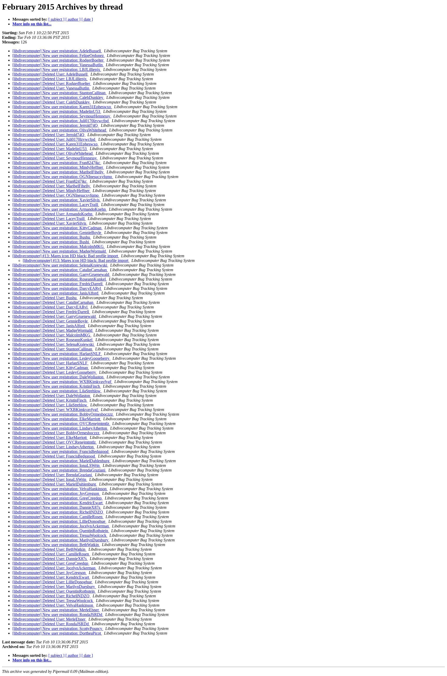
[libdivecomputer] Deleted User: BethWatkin (49, 549)
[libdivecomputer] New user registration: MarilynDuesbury (60, 540)
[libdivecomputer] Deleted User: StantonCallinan (52, 349)
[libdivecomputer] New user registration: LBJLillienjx (56, 69)
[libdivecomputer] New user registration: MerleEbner (56, 610)
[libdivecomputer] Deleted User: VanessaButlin (51, 88)
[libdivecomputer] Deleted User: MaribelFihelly (51, 186)
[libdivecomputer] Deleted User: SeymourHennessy (55, 158)
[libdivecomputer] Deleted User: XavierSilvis (49, 223)
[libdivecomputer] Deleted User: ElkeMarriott (50, 437)
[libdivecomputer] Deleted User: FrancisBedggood (54, 456)
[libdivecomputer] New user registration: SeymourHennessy (61, 116)
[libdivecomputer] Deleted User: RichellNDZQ (51, 596)
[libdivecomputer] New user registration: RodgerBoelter (58, 60)
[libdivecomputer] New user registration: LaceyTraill (55, 204)
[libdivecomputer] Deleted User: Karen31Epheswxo (55, 144)
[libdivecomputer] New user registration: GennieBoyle (57, 232)
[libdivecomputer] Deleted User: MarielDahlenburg (54, 484)
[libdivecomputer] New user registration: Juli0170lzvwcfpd (61, 121)
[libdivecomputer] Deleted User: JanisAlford (49, 326)
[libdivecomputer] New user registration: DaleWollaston (58, 377)
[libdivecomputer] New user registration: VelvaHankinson (60, 489)
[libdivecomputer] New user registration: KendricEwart (57, 503)
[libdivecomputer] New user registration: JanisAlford (55, 293)
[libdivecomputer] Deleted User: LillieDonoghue (52, 582)
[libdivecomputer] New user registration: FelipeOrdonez (58, 55)
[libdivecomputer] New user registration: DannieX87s (56, 507)
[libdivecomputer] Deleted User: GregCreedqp (50, 563)
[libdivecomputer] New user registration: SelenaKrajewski (60, 265)
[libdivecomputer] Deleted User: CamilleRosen (51, 554)
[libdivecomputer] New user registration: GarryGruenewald (61, 274)
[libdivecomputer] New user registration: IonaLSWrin (56, 465)
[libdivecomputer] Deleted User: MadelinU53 (50, 148)
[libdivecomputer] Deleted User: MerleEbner (49, 619)
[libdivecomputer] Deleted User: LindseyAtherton (53, 447)
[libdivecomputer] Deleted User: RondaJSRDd (51, 624)
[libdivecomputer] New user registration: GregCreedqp (57, 498)
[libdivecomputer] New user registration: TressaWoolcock (59, 535)
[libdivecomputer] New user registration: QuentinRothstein (60, 530)
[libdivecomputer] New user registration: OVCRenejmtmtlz (61, 423)
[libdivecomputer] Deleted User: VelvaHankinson (53, 605)
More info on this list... (31, 24)
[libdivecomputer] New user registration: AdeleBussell (57, 51)
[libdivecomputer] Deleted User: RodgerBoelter (51, 83)
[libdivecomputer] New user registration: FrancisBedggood (60, 451)
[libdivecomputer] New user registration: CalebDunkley (58, 97)
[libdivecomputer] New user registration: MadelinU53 (56, 111)
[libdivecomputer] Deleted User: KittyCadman (50, 367)
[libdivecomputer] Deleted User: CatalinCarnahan (53, 302)
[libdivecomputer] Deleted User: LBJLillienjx (50, 79)
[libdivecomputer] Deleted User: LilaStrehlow (50, 405)
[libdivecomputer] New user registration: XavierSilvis (56, 200)
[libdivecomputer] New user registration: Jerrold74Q (55, 125)
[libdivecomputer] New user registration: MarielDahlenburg (61, 461)
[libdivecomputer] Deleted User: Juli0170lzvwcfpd (54, 139)
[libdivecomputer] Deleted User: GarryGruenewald (54, 316)
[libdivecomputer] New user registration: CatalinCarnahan (60, 270)
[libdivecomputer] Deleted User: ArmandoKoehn (52, 214)
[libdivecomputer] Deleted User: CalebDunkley (51, 102)
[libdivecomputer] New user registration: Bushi (51, 242)
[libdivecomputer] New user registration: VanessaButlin (58, 65)
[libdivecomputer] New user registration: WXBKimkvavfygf (62, 381)
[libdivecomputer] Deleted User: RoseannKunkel (52, 339)
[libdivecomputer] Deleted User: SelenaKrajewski (53, 344)
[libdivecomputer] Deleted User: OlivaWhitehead (53, 153)
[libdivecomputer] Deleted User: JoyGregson (49, 572)
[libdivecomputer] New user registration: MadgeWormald (59, 251)
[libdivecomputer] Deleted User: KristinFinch (49, 400)
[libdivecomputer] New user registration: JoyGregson (56, 493)
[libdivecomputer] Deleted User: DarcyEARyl (50, 307)
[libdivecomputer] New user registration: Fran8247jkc (56, 162)
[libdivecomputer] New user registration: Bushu (51, 237)
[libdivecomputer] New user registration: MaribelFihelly (58, 172)
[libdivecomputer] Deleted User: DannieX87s (50, 558)
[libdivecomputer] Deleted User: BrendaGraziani (52, 475)
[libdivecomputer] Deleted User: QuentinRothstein (54, 591)
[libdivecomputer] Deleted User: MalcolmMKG (51, 335)
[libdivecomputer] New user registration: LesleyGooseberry (61, 358)
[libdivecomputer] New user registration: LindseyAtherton (60, 428)
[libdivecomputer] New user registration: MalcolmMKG (58, 246)
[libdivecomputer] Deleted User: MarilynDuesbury (54, 586)
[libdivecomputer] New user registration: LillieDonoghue (59, 521)
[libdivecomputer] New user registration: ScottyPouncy (57, 628)
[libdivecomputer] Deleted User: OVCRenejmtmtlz (54, 442)
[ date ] (87, 19)
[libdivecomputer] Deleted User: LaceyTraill (49, 218)
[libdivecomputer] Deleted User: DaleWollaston (51, 395)
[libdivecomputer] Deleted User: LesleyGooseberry (54, 372)
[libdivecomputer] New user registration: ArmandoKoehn (59, 209)
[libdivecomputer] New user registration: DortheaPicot (57, 633)
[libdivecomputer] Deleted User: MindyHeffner (51, 190)
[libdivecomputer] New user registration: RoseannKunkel (59, 279)
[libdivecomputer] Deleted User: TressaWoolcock (53, 600)
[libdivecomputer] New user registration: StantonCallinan (59, 93)
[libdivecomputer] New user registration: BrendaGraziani (59, 470)
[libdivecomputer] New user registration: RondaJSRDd (57, 614)
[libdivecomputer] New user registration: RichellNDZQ (58, 512)
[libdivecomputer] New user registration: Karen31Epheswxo (62, 107)
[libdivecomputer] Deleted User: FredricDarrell (51, 312)
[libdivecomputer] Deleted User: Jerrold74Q (48, 135)
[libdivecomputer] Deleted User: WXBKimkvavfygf (55, 409)
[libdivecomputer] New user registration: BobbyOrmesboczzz (63, 414)
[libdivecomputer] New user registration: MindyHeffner (58, 167)
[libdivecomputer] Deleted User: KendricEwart (51, 577)
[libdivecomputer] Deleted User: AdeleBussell (50, 74)
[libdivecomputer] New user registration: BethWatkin (56, 544)
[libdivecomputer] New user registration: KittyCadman (57, 228)
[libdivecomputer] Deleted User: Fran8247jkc (50, 181)
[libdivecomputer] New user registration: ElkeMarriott (56, 419)
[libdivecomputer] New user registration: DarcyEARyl (57, 288)
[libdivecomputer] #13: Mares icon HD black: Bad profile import (65, 256)
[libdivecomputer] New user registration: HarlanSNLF (57, 353)
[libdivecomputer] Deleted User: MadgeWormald (52, 330)
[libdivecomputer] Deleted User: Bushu (45, 298)
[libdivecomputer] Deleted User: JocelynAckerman (54, 568)
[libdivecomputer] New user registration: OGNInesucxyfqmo (62, 176)
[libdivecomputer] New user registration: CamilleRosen (57, 517)
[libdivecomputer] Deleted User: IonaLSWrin (49, 479)
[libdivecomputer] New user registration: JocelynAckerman (61, 526)
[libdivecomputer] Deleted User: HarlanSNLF (50, 363)
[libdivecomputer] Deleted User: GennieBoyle (50, 321)
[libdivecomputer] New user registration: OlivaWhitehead (59, 130)
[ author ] (72, 19)
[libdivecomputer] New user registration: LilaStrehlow (57, 391)
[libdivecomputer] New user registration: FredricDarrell (57, 284)
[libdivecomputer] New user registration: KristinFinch (56, 386)
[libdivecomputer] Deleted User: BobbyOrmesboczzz (56, 433)
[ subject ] (56, 19)
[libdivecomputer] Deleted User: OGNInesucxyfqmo (56, 195)
